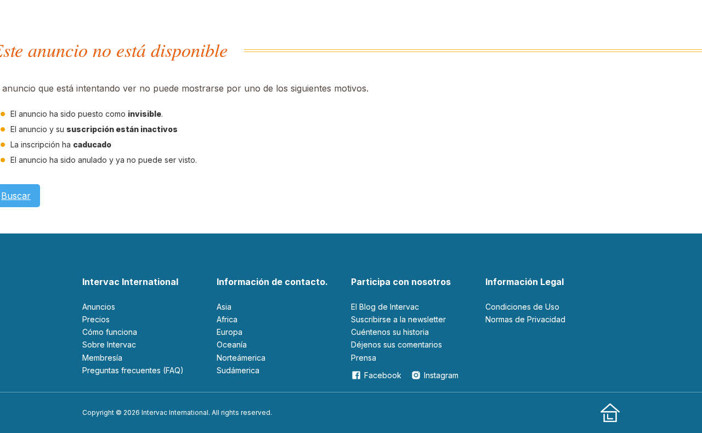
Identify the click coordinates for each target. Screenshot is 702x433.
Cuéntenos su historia (390, 332)
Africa (227, 319)
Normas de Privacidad (525, 319)
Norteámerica (241, 357)
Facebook (382, 375)
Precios (96, 319)
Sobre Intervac (109, 344)
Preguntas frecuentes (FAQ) (133, 370)
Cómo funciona (109, 332)
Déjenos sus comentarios (396, 344)
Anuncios (98, 306)
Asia (224, 306)
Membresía (102, 357)
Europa (229, 332)
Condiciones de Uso (522, 306)
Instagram (441, 375)
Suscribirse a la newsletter (398, 319)
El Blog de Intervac (385, 306)
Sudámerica (238, 370)
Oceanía (232, 344)
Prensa (363, 357)
